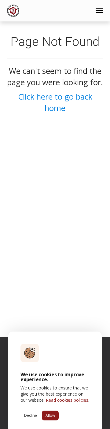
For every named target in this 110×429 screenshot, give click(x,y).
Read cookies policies (67, 400)
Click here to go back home (55, 102)
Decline (30, 415)
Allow (50, 415)
